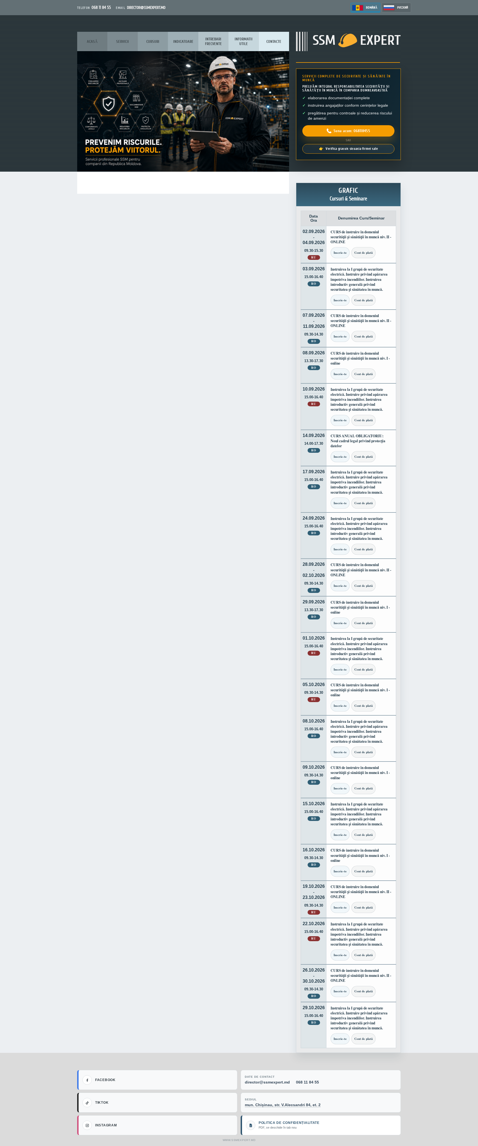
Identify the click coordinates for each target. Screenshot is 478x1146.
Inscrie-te (340, 252)
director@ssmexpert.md (267, 1082)
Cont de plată (363, 252)
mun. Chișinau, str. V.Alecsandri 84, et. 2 (283, 1105)
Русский (402, 7)
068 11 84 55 (307, 1082)
